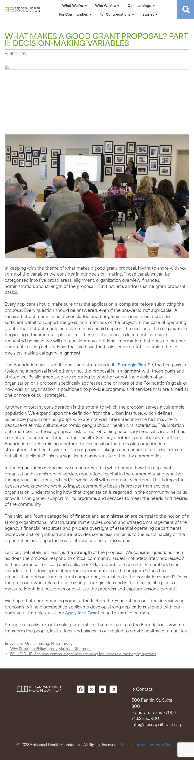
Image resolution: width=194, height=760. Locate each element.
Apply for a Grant (81, 613)
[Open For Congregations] (133, 14)
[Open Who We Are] (118, 6)
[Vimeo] (102, 689)
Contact (144, 689)
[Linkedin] (113, 689)
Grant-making (37, 643)
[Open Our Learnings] (153, 6)
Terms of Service (163, 745)
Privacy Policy (133, 745)
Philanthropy (62, 643)
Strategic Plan (132, 365)
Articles (16, 643)
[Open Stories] (157, 14)
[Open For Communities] (90, 14)
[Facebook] (80, 689)
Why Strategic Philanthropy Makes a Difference (51, 649)
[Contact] (134, 689)
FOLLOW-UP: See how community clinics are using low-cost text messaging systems (83, 654)
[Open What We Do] (86, 6)
